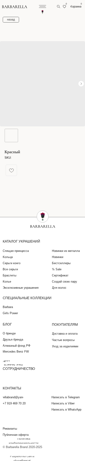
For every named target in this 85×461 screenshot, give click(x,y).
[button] (12, 428)
